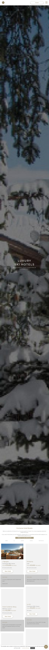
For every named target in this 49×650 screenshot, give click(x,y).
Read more (5, 583)
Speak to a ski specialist (24, 537)
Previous (3, 552)
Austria (22, 540)
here (27, 532)
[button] (46, 647)
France (31, 540)
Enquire (37, 2)
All (14, 540)
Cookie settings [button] (25, 648)
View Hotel (8, 571)
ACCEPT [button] (32, 648)
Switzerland (41, 540)
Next (21, 552)
